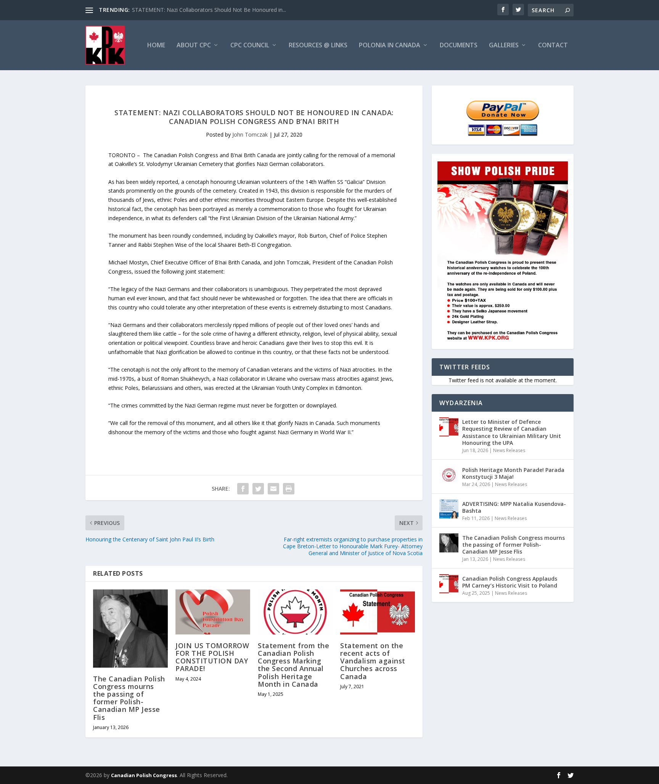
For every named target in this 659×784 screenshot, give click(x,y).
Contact (553, 45)
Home (156, 45)
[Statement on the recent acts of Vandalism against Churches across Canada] (377, 611)
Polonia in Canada (389, 45)
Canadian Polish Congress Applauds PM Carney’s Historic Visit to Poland (509, 582)
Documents (458, 45)
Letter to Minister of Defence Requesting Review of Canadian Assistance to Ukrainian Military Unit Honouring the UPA (511, 432)
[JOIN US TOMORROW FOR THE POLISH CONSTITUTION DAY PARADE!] (212, 611)
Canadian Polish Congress (144, 775)
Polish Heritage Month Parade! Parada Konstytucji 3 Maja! (513, 473)
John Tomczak (250, 134)
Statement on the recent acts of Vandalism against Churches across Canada (372, 661)
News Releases (509, 450)
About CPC (194, 45)
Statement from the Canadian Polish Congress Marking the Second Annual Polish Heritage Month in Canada (293, 665)
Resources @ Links (318, 45)
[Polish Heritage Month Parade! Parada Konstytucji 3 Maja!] (448, 475)
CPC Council (249, 45)
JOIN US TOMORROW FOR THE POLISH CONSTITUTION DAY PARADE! (212, 657)
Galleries (504, 45)
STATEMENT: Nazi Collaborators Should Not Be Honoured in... (209, 9)
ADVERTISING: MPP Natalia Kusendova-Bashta (514, 507)
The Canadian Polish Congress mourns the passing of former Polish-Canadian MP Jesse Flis (129, 698)
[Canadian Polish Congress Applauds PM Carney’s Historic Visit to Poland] (448, 583)
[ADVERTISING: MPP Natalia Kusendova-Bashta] (448, 508)
